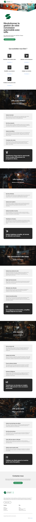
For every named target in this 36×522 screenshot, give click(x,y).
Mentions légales (21, 509)
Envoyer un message (17, 482)
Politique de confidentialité (22, 510)
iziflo (19, 507)
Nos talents (5, 509)
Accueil (5, 507)
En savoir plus (9, 62)
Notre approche (6, 510)
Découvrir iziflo (7, 502)
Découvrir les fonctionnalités (9, 39)
